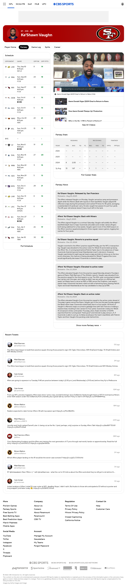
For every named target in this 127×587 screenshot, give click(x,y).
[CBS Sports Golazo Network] (83, 562)
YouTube (7, 536)
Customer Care (103, 509)
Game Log (36, 47)
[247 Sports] (20, 568)
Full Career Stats (88, 175)
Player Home (10, 47)
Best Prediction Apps (12, 519)
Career (57, 47)
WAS (13, 118)
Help (98, 506)
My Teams (38, 542)
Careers (37, 509)
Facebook (7, 546)
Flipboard (7, 556)
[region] (89, 72)
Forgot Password (41, 546)
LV (12, 145)
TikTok (6, 539)
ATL (12, 129)
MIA (13, 77)
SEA (12, 108)
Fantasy (23, 47)
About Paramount (42, 512)
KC (12, 217)
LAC (13, 207)
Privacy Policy (71, 509)
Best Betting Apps (11, 516)
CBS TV (37, 519)
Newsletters (39, 539)
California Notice (72, 520)
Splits (47, 47)
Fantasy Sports (9, 509)
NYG (13, 186)
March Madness (10, 522)
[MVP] (83, 567)
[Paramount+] (53, 567)
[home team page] (9, 67)
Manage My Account (43, 536)
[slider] (88, 85)
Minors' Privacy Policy (74, 512)
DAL (13, 155)
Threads (6, 552)
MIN (13, 166)
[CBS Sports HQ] (58, 562)
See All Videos (88, 125)
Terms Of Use (71, 506)
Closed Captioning (73, 517)
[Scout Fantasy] (96, 568)
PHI (12, 227)
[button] (4, 4)
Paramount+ (39, 516)
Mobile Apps (9, 526)
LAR (13, 67)
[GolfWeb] (110, 568)
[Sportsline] (37, 568)
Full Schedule (27, 246)
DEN (13, 98)
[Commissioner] (70, 567)
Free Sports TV (9, 512)
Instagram (7, 542)
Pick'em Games (10, 506)
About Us (38, 506)
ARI (12, 88)
